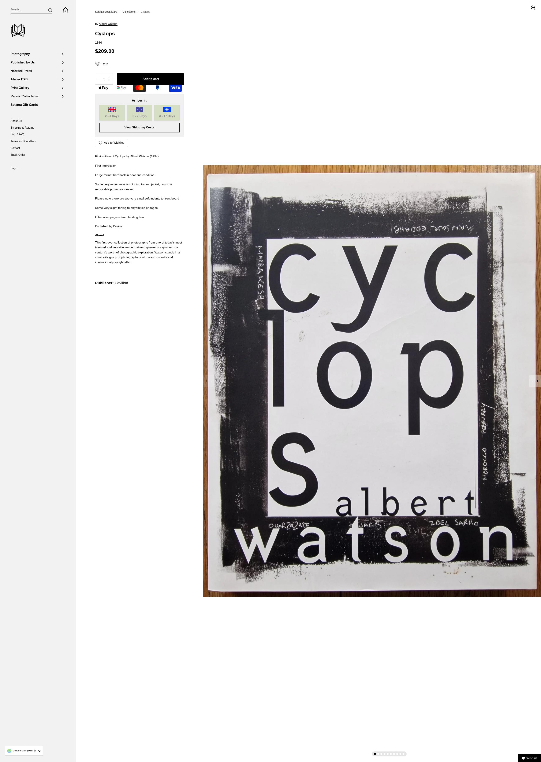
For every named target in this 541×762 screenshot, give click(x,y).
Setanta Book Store (106, 11)
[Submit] (50, 10)
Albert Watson (108, 23)
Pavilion (121, 283)
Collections (129, 11)
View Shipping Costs (139, 127)
